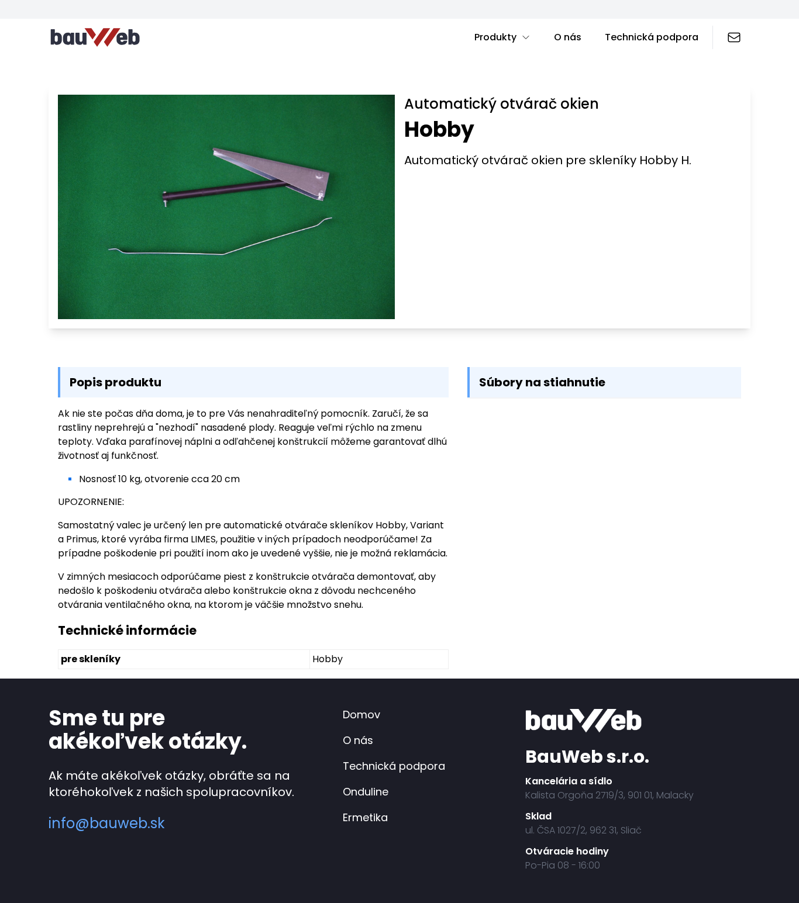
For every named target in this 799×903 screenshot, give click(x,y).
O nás (567, 37)
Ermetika (365, 817)
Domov (361, 714)
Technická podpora (651, 37)
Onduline (365, 791)
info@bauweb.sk (107, 823)
